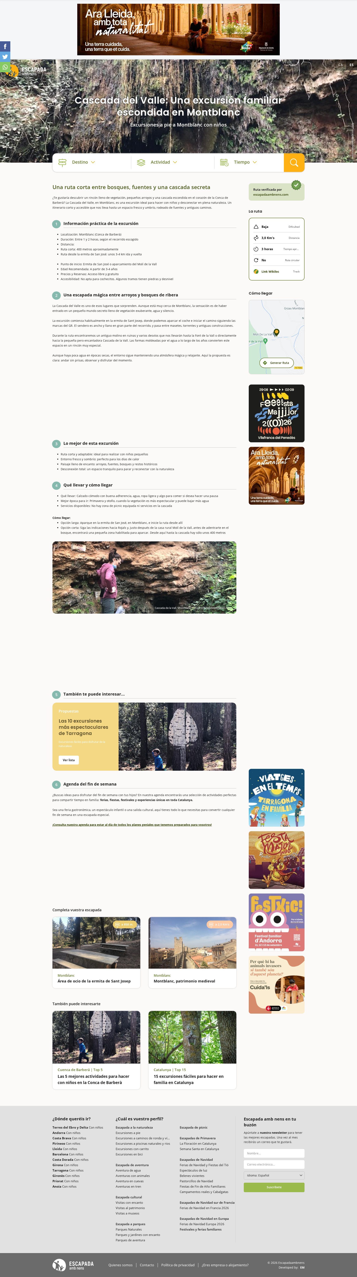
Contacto (147, 1265)
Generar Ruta (279, 363)
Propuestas (69, 711)
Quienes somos (120, 1265)
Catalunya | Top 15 (170, 1070)
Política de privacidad (178, 1265)
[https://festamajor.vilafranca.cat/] (277, 413)
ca (340, 65)
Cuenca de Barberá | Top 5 (80, 1070)
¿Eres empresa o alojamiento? (225, 1265)
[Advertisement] (144, 399)
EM (302, 1267)
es (352, 65)
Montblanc (66, 975)
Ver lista (69, 760)
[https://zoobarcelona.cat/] (277, 985)
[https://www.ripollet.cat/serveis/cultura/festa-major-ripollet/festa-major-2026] (277, 860)
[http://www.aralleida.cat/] (178, 29)
